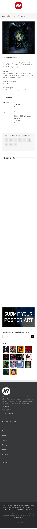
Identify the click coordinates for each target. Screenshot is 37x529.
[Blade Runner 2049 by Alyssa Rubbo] (6, 372)
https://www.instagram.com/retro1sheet (14, 90)
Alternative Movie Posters (21, 505)
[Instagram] (22, 522)
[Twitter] (11, 140)
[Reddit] (6, 144)
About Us (11, 507)
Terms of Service (28, 507)
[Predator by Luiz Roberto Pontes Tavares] (6, 364)
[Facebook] (6, 140)
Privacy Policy (19, 507)
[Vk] (11, 144)
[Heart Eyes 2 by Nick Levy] (13, 357)
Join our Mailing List (19, 509)
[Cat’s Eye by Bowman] (28, 364)
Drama (16, 112)
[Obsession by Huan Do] (28, 349)
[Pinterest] (15, 140)
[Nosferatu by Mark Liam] (6, 349)
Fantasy (16, 114)
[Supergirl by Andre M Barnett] (6, 357)
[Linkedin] (29, 140)
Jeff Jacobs (5, 83)
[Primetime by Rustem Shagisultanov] (20, 364)
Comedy (4, 450)
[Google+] (24, 140)
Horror (4, 431)
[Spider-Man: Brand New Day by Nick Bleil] (13, 364)
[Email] (15, 144)
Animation (5, 454)
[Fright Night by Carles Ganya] (20, 357)
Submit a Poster (9, 509)
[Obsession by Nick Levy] (20, 349)
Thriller (4, 440)
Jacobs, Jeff (17, 104)
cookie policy (19, 517)
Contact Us (29, 509)
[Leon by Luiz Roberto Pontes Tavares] (28, 357)
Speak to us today (7, 413)
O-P (15, 107)
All (14, 102)
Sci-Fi (3, 426)
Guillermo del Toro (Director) (22, 116)
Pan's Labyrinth (18, 120)
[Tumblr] (20, 140)
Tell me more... (6, 406)
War (15, 122)
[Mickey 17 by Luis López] (13, 372)
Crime (4, 436)
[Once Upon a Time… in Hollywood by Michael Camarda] (13, 349)
